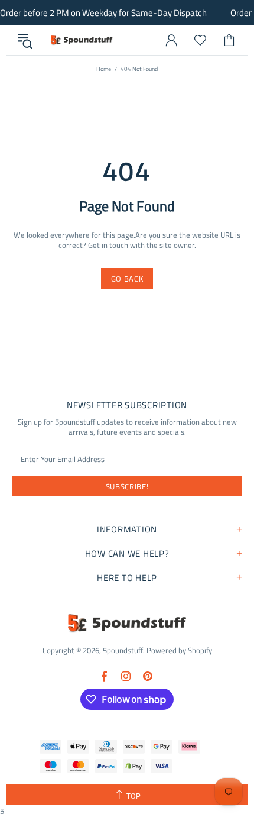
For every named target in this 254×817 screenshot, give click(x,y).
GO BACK (127, 279)
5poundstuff (81, 40)
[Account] (171, 40)
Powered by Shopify (179, 650)
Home (103, 68)
